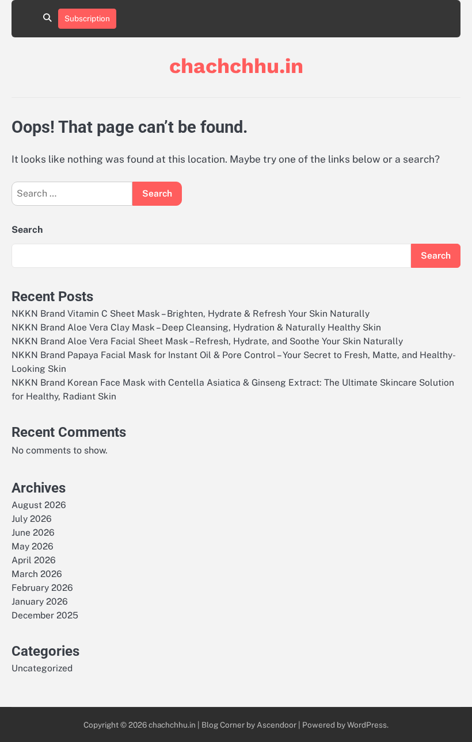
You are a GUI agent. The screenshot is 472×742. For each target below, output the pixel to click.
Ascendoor (276, 724)
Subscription (87, 18)
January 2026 (40, 601)
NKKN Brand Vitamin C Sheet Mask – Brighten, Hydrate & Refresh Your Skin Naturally (191, 313)
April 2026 (34, 560)
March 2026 (37, 573)
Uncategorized (42, 668)
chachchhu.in (236, 66)
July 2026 (32, 518)
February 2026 (42, 587)
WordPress (367, 724)
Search (27, 229)
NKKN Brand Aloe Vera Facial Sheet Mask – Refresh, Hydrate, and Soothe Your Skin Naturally (207, 341)
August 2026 (39, 504)
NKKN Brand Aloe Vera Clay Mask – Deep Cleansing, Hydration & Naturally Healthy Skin (196, 327)
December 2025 (45, 615)
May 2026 (33, 546)
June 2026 (33, 532)
